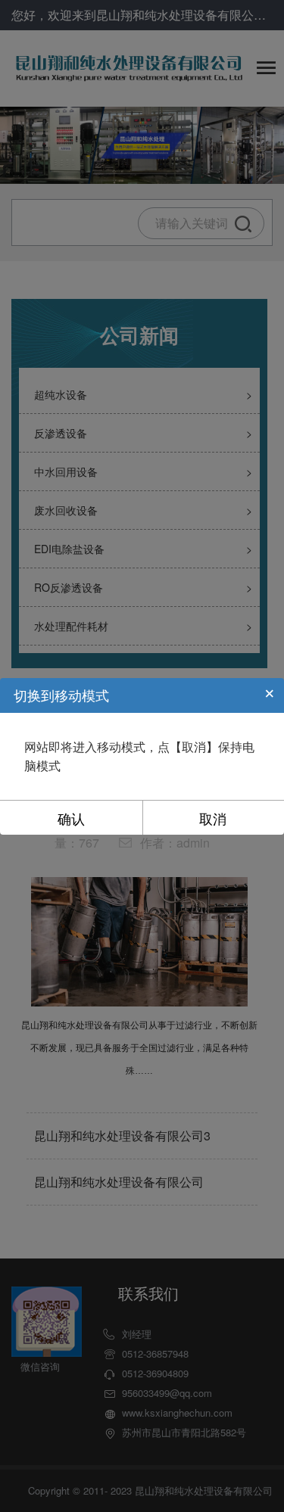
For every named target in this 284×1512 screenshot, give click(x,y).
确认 (71, 818)
